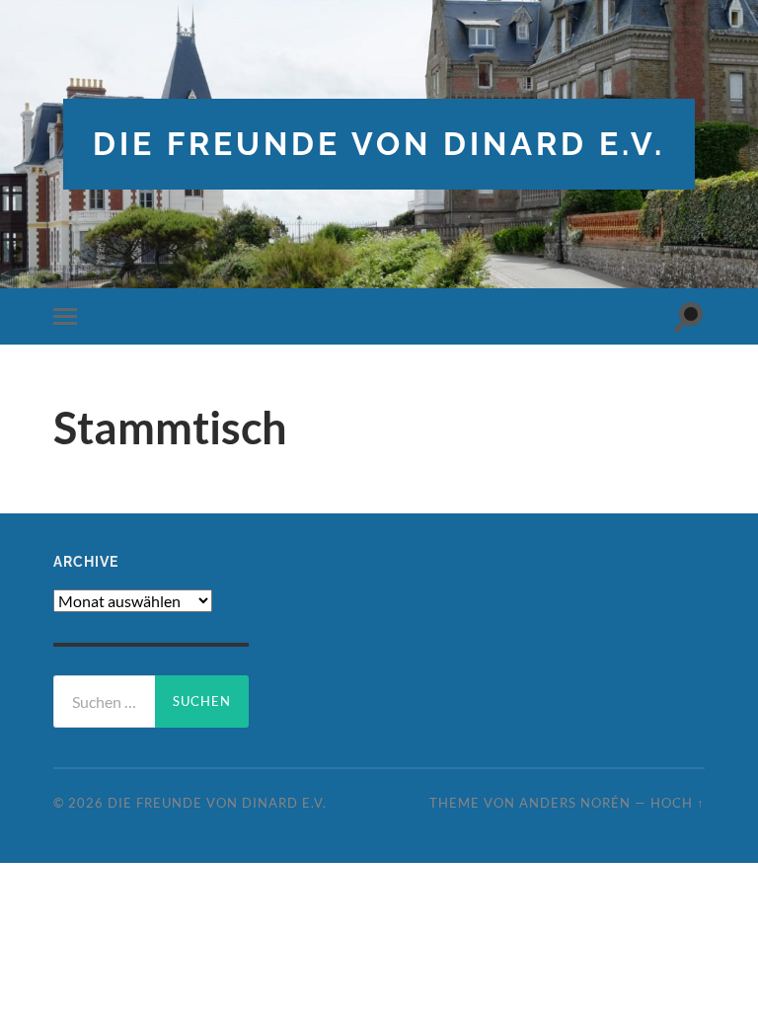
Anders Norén (575, 803)
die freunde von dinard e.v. (379, 143)
